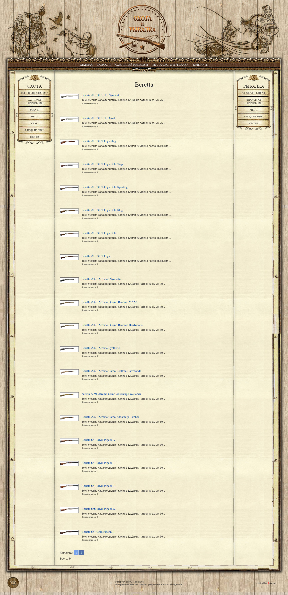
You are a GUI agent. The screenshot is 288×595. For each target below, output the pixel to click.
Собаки (34, 123)
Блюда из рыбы (253, 116)
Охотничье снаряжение (34, 101)
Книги (34, 116)
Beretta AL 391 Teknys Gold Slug (102, 210)
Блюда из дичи (34, 130)
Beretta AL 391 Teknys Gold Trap (102, 164)
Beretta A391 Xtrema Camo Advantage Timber (110, 417)
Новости (104, 64)
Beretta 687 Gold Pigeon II (98, 532)
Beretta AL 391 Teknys (96, 256)
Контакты (200, 64)
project (272, 583)
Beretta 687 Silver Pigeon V (99, 440)
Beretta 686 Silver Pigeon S (98, 509)
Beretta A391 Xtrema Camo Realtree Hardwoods (111, 371)
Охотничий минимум (131, 64)
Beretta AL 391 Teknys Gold (99, 233)
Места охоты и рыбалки (170, 64)
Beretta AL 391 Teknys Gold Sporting (105, 187)
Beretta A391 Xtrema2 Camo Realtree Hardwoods (112, 325)
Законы (34, 109)
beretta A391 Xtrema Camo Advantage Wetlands (111, 394)
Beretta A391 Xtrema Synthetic (101, 348)
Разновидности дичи (34, 92)
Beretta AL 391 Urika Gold (98, 118)
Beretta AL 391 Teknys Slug (99, 141)
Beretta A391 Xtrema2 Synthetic (101, 279)
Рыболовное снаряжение (254, 101)
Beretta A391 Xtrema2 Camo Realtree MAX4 (109, 302)
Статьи (34, 137)
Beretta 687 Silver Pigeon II (98, 486)
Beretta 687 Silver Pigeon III (99, 463)
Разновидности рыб (253, 92)
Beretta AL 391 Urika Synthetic (101, 95)
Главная (86, 64)
